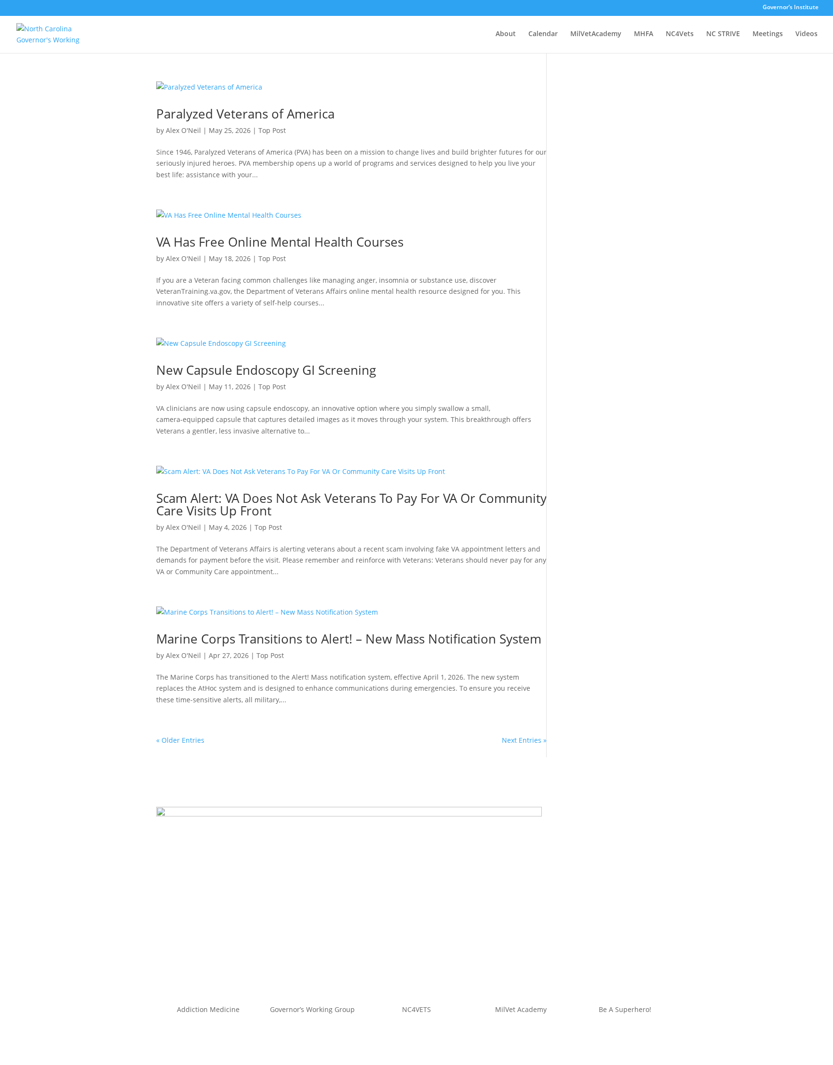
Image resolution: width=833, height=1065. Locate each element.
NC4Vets (680, 34)
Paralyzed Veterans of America (245, 113)
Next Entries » (524, 740)
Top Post (272, 130)
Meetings (767, 34)
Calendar (543, 34)
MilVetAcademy (595, 34)
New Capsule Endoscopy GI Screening (266, 370)
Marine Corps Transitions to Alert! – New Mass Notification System (348, 638)
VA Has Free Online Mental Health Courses (279, 241)
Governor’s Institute (791, 7)
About (506, 34)
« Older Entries (180, 740)
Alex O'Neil (183, 130)
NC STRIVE (723, 34)
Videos (806, 34)
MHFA (643, 34)
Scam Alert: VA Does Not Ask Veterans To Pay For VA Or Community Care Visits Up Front (351, 504)
